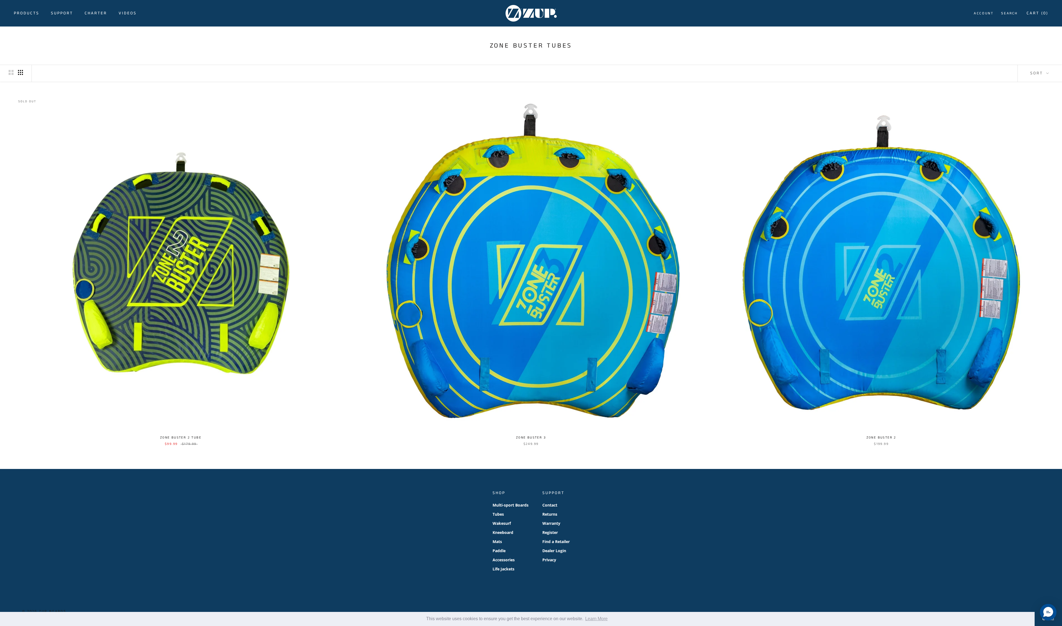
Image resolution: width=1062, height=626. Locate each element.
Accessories (504, 559)
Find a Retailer (556, 541)
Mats (497, 541)
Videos (128, 13)
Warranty (551, 523)
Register (550, 532)
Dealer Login (554, 550)
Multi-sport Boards (511, 505)
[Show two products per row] (11, 72)
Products (26, 13)
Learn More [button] (596, 618)
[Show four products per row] (20, 72)
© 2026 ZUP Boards (44, 611)
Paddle (499, 550)
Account (983, 13)
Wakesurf (502, 523)
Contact (549, 505)
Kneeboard (503, 532)
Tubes (498, 514)
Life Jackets (503, 569)
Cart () (1037, 13)
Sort (1037, 73)
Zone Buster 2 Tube (180, 437)
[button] (1048, 612)
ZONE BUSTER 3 (531, 437)
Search (1009, 13)
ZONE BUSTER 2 (881, 437)
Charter (96, 13)
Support (62, 13)
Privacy (549, 559)
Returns (549, 514)
